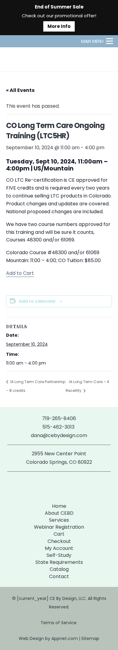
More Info (59, 26)
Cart (59, 533)
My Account (59, 548)
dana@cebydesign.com (59, 435)
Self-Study (59, 555)
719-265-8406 (59, 418)
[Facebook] (49, 486)
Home (59, 506)
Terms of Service (59, 623)
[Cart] (106, 59)
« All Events (20, 90)
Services (59, 520)
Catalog (59, 569)
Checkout (59, 541)
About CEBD (59, 513)
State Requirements (59, 562)
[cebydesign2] (22, 59)
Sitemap (90, 638)
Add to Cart (20, 273)
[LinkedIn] (69, 486)
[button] (97, 41)
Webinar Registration (59, 527)
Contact (59, 576)
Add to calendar (37, 301)
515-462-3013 (59, 426)
